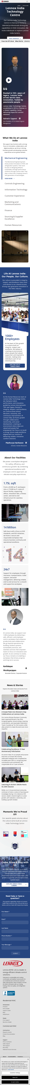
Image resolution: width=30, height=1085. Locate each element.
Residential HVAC (9, 1000)
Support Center (7, 1010)
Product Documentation (9, 1034)
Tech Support (6, 1045)
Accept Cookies (15, 1082)
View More (8, 178)
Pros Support (6, 1020)
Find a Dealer (6, 1008)
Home (19, 5)
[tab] (15, 168)
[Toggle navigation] (27, 1)
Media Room (6, 1014)
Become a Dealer (7, 1022)
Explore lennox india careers (14, 884)
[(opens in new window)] (9, 993)
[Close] (28, 1059)
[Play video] (9, 80)
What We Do (19, 41)
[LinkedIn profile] (19, 118)
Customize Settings (15, 1072)
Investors (20, 1056)
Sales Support (6, 1043)
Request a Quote (7, 1032)
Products (5, 1006)
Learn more (11, 1069)
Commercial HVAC (9, 1026)
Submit (15, 953)
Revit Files (5, 1047)
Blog (4, 1012)
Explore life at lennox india (15, 365)
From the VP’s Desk (8, 41)
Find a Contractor (7, 1041)
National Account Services (9, 1049)
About (4, 1056)
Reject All (15, 1077)
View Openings (14, 39)
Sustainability (12, 1056)
